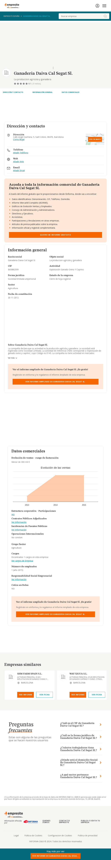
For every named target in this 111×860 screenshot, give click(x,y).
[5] (26, 83)
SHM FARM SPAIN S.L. (29, 674)
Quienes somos (46, 821)
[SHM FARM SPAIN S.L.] (11, 677)
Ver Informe (25, 694)
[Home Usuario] (97, 5)
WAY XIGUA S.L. (78, 674)
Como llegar (19, 139)
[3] (21, 83)
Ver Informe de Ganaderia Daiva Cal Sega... (55, 856)
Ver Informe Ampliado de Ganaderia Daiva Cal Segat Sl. (55, 381)
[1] (15, 83)
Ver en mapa (95, 139)
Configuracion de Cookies (60, 835)
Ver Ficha (44, 694)
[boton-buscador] (105, 16)
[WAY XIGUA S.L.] (63, 677)
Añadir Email (19, 170)
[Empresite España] (12, 5)
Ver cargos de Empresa (22, 561)
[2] (18, 83)
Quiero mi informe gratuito (55, 235)
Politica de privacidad (87, 835)
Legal (16, 835)
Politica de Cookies (33, 835)
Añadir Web (18, 161)
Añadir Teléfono (20, 153)
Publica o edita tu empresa (90, 821)
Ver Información (18, 522)
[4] (24, 83)
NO (13, 514)
